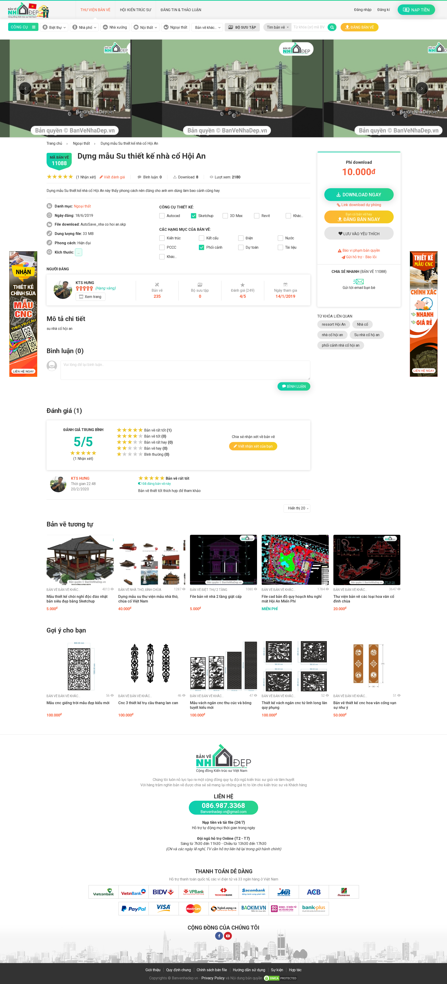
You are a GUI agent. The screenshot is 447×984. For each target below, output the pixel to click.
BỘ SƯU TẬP (245, 27)
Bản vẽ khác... (63, 590)
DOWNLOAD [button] (360, 194)
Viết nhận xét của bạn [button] (255, 446)
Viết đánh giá (114, 177)
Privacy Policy (213, 978)
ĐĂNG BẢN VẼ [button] (362, 27)
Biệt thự (55, 27)
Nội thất (146, 27)
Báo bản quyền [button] (361, 250)
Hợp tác (295, 970)
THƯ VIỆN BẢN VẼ (95, 10)
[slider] (60, 176)
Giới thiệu (153, 970)
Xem (93, 297)
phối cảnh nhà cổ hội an (340, 345)
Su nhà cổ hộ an (366, 335)
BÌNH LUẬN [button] (296, 386)
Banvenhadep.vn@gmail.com (223, 812)
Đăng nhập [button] (363, 9)
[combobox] (277, 26)
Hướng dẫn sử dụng (249, 970)
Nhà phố (85, 27)
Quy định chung (178, 970)
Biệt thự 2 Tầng (208, 590)
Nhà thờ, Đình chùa (139, 590)
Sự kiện (277, 970)
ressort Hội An (333, 324)
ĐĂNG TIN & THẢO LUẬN (181, 10)
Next (421, 88)
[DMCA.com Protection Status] (280, 978)
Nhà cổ (362, 324)
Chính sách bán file (212, 970)
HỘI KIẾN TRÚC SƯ (135, 10)
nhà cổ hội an (332, 335)
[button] (359, 217)
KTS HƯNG (80, 478)
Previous (25, 88)
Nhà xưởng (118, 27)
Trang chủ (54, 143)
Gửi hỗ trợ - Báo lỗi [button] (360, 257)
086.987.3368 (223, 805)
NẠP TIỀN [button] (420, 9)
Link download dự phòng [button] (360, 205)
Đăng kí (383, 9)
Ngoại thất (178, 27)
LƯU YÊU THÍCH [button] (360, 233)
